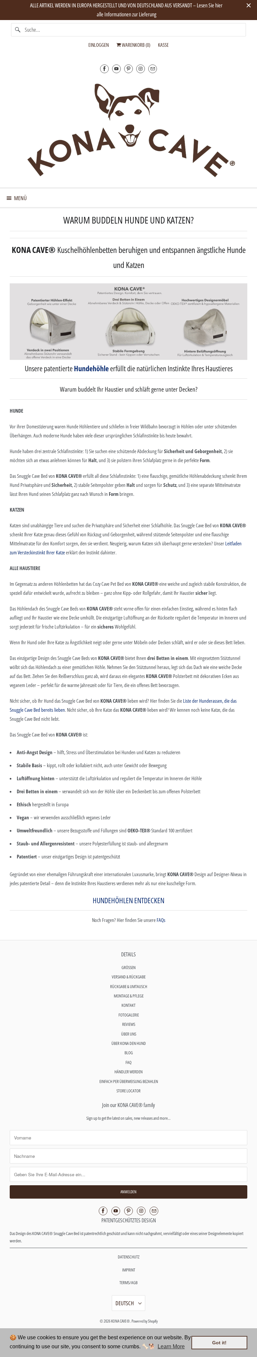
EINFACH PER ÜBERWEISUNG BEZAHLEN (128, 1081)
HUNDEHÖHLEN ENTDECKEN (128, 900)
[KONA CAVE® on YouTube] (116, 68)
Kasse (163, 44)
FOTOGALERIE (128, 1015)
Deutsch (125, 1303)
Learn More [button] (171, 1346)
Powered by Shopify (145, 1321)
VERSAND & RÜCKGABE (129, 977)
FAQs (161, 920)
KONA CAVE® (120, 1321)
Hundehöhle (91, 368)
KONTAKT (128, 1005)
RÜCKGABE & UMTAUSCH (128, 986)
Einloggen (98, 44)
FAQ (128, 1062)
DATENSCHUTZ (129, 1257)
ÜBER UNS (128, 1034)
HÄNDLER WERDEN (128, 1072)
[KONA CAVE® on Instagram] (140, 68)
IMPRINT (128, 1270)
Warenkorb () (135, 44)
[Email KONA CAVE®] (152, 68)
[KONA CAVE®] (128, 129)
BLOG (128, 1053)
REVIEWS (128, 1024)
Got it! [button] (219, 1342)
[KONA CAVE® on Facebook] (104, 68)
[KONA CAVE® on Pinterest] (128, 68)
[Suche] (17, 29)
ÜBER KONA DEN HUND (128, 1043)
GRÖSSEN (128, 967)
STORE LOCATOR (128, 1091)
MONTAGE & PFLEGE (129, 996)
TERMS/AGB (128, 1282)
